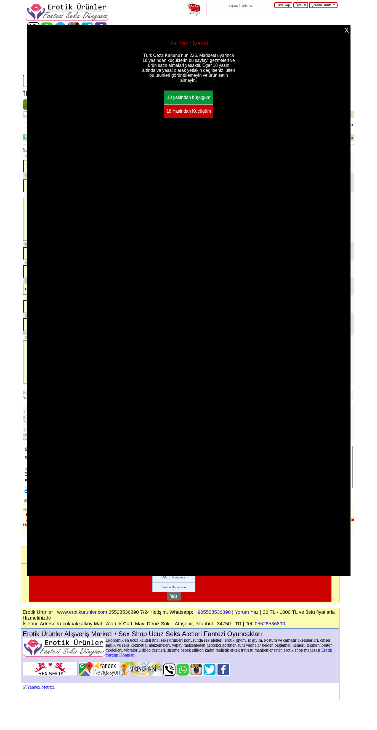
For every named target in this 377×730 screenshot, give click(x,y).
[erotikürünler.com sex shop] (67, 19)
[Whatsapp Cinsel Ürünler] (183, 674)
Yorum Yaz (247, 612)
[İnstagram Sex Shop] (196, 674)
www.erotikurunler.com (82, 612)
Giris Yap (283, 5)
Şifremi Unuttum (323, 5)
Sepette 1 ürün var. (241, 5)
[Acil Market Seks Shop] (210, 674)
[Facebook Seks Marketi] (223, 674)
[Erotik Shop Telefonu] (169, 674)
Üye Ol (301, 5)
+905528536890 (213, 612)
